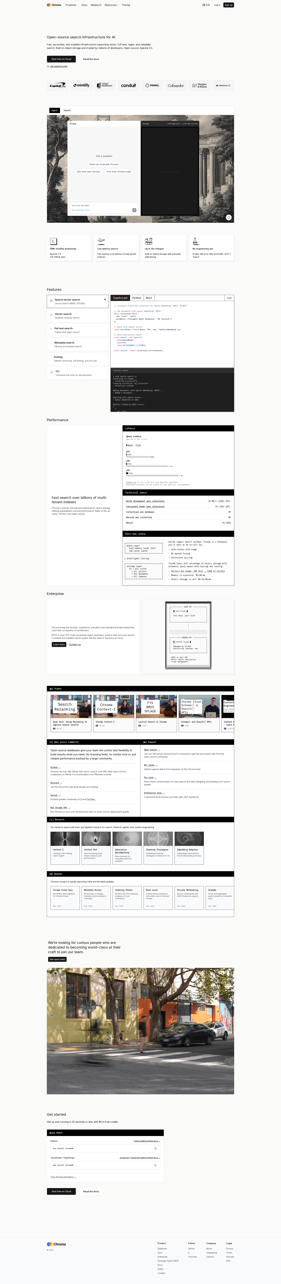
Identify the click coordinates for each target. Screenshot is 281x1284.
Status (160, 1269)
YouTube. (91, 799)
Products (71, 5)
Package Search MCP (168, 1261)
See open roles (57, 959)
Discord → (56, 783)
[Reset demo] (229, 217)
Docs (84, 5)
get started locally (58, 66)
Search (67, 110)
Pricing (126, 5)
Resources (111, 5)
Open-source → (152, 749)
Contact (161, 1273)
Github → (55, 767)
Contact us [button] (75, 644)
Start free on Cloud (61, 59)
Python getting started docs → (147, 1141)
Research (96, 5)
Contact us (131, 482)
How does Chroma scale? (119, 171)
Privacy (229, 1248)
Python (136, 297)
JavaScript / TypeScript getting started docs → (140, 1158)
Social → (55, 795)
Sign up (229, 5)
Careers (210, 1256)
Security (230, 1256)
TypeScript (120, 297)
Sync (160, 1252)
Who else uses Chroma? (88, 171)
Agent (55, 110)
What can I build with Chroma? (104, 164)
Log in (217, 5)
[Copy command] (155, 1148)
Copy (229, 298)
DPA (228, 1261)
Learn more (59, 644)
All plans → (151, 765)
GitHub (191, 1248)
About (209, 1248)
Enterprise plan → (154, 793)
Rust (149, 297)
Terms (229, 1252)
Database (162, 1248)
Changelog (211, 1252)
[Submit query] (134, 210)
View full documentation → (63, 1177)
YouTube (192, 1256)
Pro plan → (150, 777)
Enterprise (162, 1256)
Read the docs (91, 59)
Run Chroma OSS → (60, 807)
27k (208, 5)
